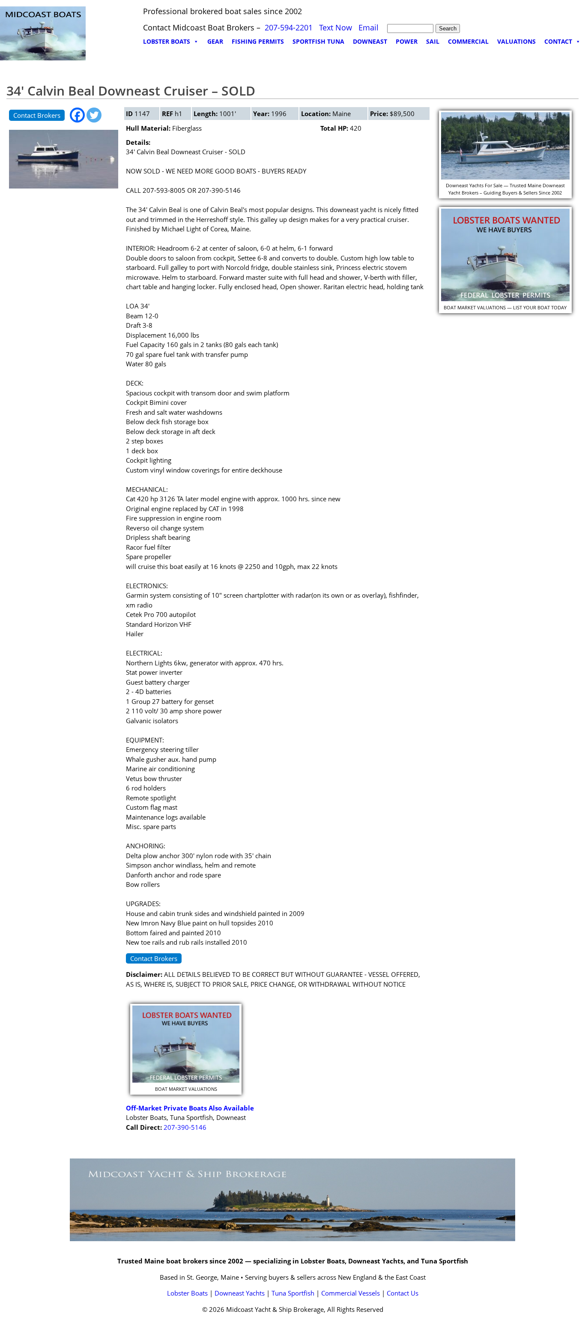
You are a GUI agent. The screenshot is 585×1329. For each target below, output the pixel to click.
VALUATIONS (516, 41)
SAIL (432, 41)
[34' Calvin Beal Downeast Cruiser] (63, 190)
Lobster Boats (187, 1293)
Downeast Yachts (240, 1293)
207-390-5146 (185, 1127)
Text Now (335, 27)
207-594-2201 (289, 27)
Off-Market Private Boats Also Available (190, 1108)
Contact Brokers (36, 115)
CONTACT (558, 41)
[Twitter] (94, 115)
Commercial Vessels (350, 1293)
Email (368, 27)
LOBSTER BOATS (166, 41)
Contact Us (402, 1293)
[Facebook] (77, 115)
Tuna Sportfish (293, 1293)
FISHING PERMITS (258, 41)
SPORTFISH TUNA (318, 41)
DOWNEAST (370, 41)
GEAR (215, 41)
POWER (407, 41)
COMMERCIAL (468, 41)
